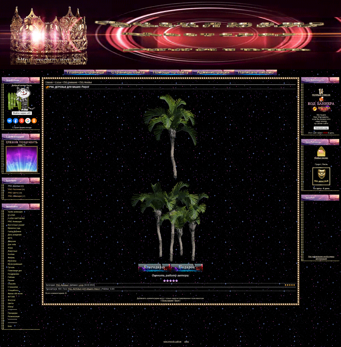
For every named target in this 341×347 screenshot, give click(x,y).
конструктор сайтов (172, 341)
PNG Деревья (14, 186)
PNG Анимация (15, 196)
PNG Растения (14, 189)
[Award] (187, 267)
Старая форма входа (21, 127)
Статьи (58, 82)
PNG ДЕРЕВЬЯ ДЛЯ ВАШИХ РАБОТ (84, 289)
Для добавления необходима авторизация (321, 257)
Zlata (20, 145)
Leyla (81, 285)
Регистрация (167, 300)
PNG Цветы (13, 193)
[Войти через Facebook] (15, 120)
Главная (49, 82)
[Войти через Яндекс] (21, 120)
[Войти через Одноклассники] (34, 120)
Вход (177, 300)
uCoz (186, 341)
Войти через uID (22, 113)
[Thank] (154, 267)
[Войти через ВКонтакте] (9, 120)
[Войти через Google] (28, 121)
